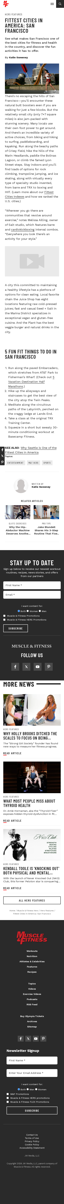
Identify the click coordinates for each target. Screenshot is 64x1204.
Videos (32, 989)
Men (44, 611)
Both (23, 611)
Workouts (32, 951)
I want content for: (32, 606)
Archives (32, 1021)
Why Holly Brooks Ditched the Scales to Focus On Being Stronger (30, 738)
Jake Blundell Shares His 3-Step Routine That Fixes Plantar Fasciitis (46, 532)
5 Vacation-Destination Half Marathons (31, 381)
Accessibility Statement (32, 1148)
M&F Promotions (19, 1094)
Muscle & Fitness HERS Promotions (26, 619)
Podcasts (32, 999)
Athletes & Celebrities (32, 961)
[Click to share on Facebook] (2, 450)
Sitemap (32, 1026)
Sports (47, 462)
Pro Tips (46, 523)
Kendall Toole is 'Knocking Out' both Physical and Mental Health (31, 873)
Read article (12, 753)
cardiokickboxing (22, 229)
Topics (32, 983)
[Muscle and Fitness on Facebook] (15, 667)
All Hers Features (32, 900)
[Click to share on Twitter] (2, 456)
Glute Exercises (18, 523)
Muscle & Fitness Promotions (23, 615)
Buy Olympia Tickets (32, 1016)
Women (34, 611)
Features (32, 966)
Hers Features (13, 14)
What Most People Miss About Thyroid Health (29, 803)
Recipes (31, 972)
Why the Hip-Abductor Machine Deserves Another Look (18, 532)
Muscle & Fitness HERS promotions (30, 1098)
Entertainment (15, 462)
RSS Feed (32, 1004)
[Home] (6, 6)
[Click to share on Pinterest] (2, 462)
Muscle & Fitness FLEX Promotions (29, 1102)
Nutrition (32, 956)
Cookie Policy (32, 1144)
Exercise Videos (32, 994)
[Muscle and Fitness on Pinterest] (49, 667)
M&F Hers (34, 462)
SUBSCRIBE (16, 628)
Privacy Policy (32, 1141)
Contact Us (32, 1135)
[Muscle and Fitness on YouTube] (38, 667)
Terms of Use (32, 1138)
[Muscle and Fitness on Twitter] (26, 667)
